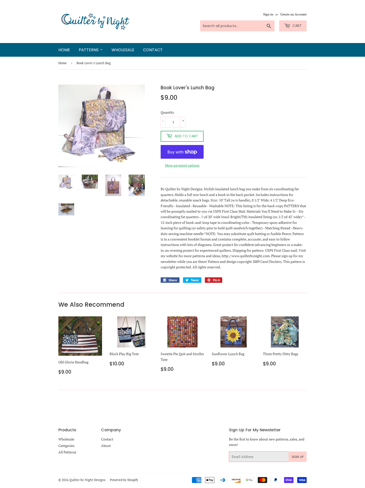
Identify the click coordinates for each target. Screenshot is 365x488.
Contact (153, 50)
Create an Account (293, 14)
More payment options (182, 165)
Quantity (167, 112)
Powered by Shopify (124, 480)
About (106, 445)
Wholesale (122, 50)
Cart (297, 25)
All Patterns (67, 452)
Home (64, 50)
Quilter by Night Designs (87, 480)
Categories (66, 445)
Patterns (89, 50)
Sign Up (297, 457)
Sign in (268, 14)
